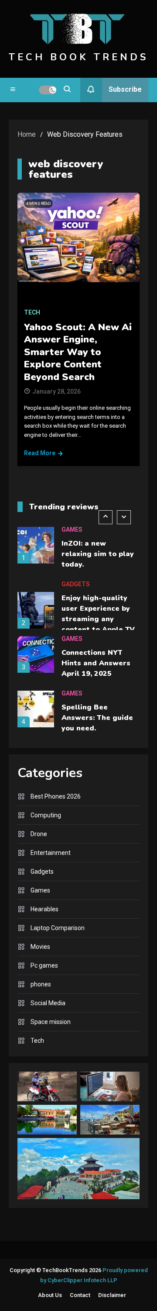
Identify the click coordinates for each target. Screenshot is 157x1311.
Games (71, 529)
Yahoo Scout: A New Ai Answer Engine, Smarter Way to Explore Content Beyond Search (78, 352)
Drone (39, 833)
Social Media (48, 1003)
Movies (40, 946)
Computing (46, 815)
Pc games (44, 965)
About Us (50, 1295)
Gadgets (75, 584)
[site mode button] (47, 90)
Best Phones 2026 (56, 796)
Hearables (44, 909)
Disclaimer (112, 1295)
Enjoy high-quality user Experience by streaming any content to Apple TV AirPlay (98, 619)
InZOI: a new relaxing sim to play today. (97, 554)
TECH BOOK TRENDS (78, 57)
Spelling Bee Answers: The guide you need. (97, 717)
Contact (80, 1295)
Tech (32, 312)
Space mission (51, 1021)
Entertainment (51, 852)
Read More (39, 453)
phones (41, 984)
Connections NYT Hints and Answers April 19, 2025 (95, 663)
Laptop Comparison (58, 927)
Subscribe (125, 89)
